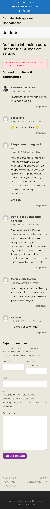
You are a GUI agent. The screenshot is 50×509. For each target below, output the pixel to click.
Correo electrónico (32, 363)
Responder (41, 106)
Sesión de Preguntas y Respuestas (10, 481)
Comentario (10, 413)
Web (5, 378)
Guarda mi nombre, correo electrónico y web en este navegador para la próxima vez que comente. (25, 400)
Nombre (8, 361)
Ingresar (26, 10)
